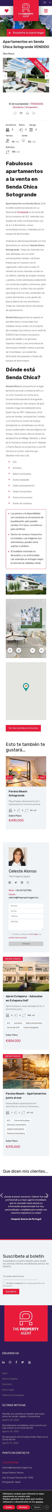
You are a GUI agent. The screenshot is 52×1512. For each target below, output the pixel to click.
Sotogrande (22, 212)
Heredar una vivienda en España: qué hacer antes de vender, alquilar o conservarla (23, 1415)
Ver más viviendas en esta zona (23, 728)
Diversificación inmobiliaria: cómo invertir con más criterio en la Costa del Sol (24, 1426)
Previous (5, 75)
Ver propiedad (26, 984)
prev (9, 777)
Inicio (4, 1373)
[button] (29, 691)
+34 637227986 (10, 1462)
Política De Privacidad (13, 1395)
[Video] (26, 584)
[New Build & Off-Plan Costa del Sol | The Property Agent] (26, 20)
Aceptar (9, 1507)
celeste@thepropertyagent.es (23, 897)
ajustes (39, 1502)
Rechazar (23, 1507)
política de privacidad (18, 938)
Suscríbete (11, 1291)
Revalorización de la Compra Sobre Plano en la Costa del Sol (25, 1438)
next (42, 777)
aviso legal (33, 934)
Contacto (7, 1384)
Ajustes (37, 1507)
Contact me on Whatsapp (15, 113)
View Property (26, 780)
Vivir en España (9, 1378)
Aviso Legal (8, 1389)
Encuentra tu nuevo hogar (28, 32)
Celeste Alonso (16, 1472)
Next (47, 75)
